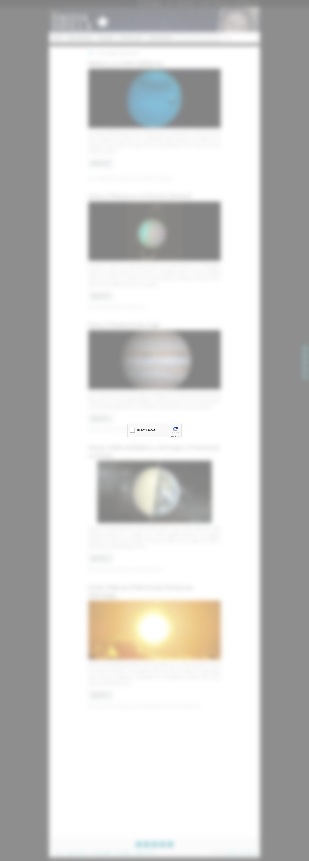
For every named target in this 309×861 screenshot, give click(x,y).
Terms (177, 436)
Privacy (172, 436)
